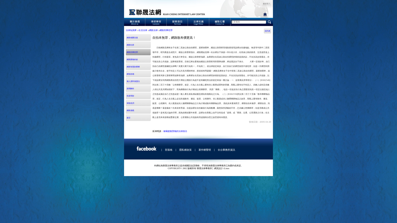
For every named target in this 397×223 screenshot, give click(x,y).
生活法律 (142, 30)
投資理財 (130, 96)
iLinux (226, 168)
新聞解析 (130, 88)
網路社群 (130, 45)
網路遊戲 (130, 110)
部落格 (168, 149)
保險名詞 (130, 103)
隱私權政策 (185, 149)
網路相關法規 (132, 38)
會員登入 (266, 4)
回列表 (267, 31)
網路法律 (153, 30)
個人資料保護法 (133, 81)
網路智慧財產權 (133, 67)
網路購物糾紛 (132, 59)
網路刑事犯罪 (166, 30)
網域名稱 (130, 74)
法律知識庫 (131, 30)
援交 (128, 118)
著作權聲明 (204, 149)
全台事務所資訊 (226, 149)
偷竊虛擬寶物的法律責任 (175, 131)
